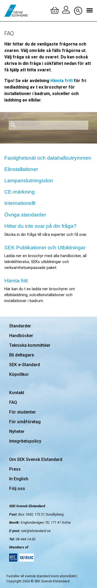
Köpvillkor (19, 374)
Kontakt (16, 392)
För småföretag (25, 421)
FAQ (13, 402)
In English (18, 478)
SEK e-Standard (24, 364)
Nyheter (17, 431)
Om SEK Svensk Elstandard (35, 459)
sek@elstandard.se (36, 530)
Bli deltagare (21, 355)
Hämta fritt (61, 80)
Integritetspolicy (25, 441)
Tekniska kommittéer (29, 345)
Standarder (20, 325)
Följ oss (17, 488)
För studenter (22, 412)
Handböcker (21, 335)
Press (15, 469)
